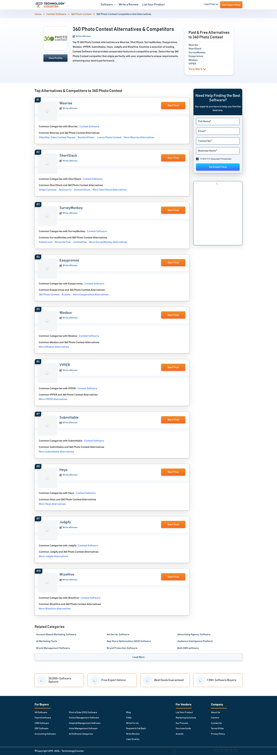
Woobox (65, 313)
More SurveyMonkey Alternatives (108, 242)
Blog (128, 712)
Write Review (133, 734)
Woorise (65, 103)
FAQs (128, 718)
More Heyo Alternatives (52, 504)
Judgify (65, 522)
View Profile (55, 58)
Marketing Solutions (186, 718)
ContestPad (80, 242)
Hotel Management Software (83, 728)
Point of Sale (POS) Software (83, 712)
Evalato (66, 294)
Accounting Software (45, 734)
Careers (215, 718)
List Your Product (153, 4)
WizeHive (66, 574)
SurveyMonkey (71, 208)
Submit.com (46, 242)
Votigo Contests (47, 189)
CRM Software (42, 723)
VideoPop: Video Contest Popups (57, 137)
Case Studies (132, 739)
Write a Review (128, 4)
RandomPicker (86, 137)
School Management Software (84, 718)
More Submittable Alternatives (56, 451)
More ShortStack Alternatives (109, 189)
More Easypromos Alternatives (91, 294)
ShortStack (68, 155)
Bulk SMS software (188, 648)
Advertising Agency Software (193, 634)
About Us (215, 712)
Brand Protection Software (122, 648)
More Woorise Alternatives (139, 137)
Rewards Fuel (63, 242)
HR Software (41, 712)
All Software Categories (81, 734)
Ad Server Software (118, 634)
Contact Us (216, 723)
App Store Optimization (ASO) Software (129, 641)
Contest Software (56, 14)
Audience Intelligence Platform (195, 641)
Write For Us (132, 723)
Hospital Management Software (85, 723)
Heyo (63, 470)
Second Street (82, 189)
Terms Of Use (217, 728)
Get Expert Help (218, 167)
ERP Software (41, 728)
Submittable (69, 417)
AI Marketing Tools (46, 641)
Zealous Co (65, 189)
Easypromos (69, 260)
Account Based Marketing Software (56, 634)
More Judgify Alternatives (53, 556)
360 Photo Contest (81, 14)
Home (38, 14)
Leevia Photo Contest (109, 137)
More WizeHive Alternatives (55, 608)
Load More (138, 657)
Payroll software (43, 718)
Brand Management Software (53, 648)
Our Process (182, 723)
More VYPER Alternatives (53, 399)
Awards (179, 734)
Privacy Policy (218, 734)
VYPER (64, 365)
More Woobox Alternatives (54, 347)
